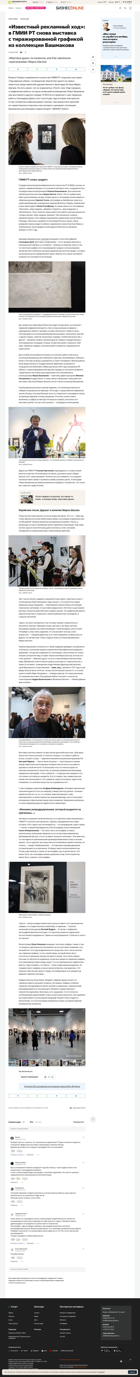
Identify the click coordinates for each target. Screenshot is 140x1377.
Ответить (30, 1155)
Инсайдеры (63, 1323)
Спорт (14, 1306)
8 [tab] (118, 102)
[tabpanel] (116, 37)
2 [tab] (112, 102)
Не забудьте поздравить (68, 1316)
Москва (111, 2)
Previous (104, 56)
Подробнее (101, 1372)
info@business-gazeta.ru (111, 1320)
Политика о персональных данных (70, 1359)
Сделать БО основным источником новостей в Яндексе (52, 1086)
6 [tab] (116, 102)
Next (129, 56)
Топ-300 (62, 1336)
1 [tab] (111, 102)
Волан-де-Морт (20, 1162)
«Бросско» (116, 28)
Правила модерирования (17, 1283)
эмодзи (19, 1151)
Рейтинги (63, 1320)
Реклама (37, 1329)
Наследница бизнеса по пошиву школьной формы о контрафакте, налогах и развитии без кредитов (114, 47)
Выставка (13, 19)
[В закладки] (93, 63)
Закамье (18, 8)
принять (132, 1372)
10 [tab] (120, 102)
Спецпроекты (65, 1329)
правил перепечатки (80, 1367)
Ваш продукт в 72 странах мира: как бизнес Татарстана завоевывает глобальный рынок (116, 90)
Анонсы (36, 1313)
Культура (25, 19)
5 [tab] (115, 102)
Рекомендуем (108, 84)
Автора (38, 1122)
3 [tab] (113, 102)
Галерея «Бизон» (65, 1333)
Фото (36, 1320)
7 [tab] (117, 102)
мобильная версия (67, 1351)
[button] (83, 1010)
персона (105, 20)
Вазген (17, 1137)
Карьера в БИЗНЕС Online (17, 1333)
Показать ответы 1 (18, 1155)
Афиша (11, 1313)
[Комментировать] (93, 57)
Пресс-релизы (13, 1323)
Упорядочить (78, 1122)
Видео (36, 1316)
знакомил (45, 239)
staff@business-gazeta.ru (111, 1336)
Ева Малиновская (25, 1071)
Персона (11, 1316)
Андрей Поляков (21, 1213)
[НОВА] (35, 8)
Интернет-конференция (67, 1313)
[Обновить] (93, 1119)
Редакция (12, 1329)
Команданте (19, 1188)
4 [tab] (114, 102)
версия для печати (79, 1108)
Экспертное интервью (72, 1306)
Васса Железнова (21, 1249)
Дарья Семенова (119, 26)
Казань (100, 2)
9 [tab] (119, 102)
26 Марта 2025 (13, 52)
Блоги (11, 1320)
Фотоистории (38, 1323)
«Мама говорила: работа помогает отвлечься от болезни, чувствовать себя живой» (116, 38)
